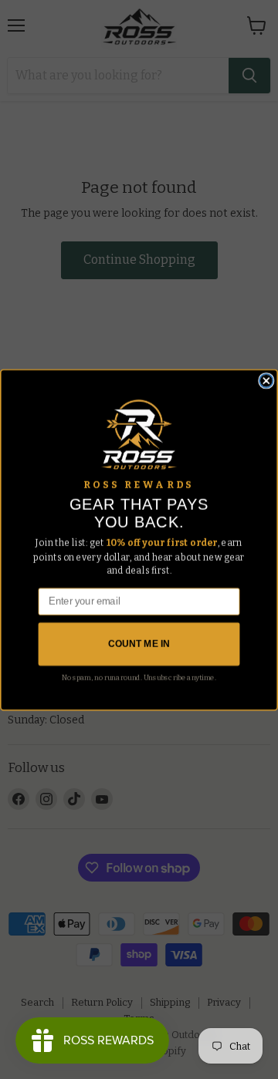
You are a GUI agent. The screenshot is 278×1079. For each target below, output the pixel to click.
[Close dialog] (266, 380)
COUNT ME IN (139, 644)
